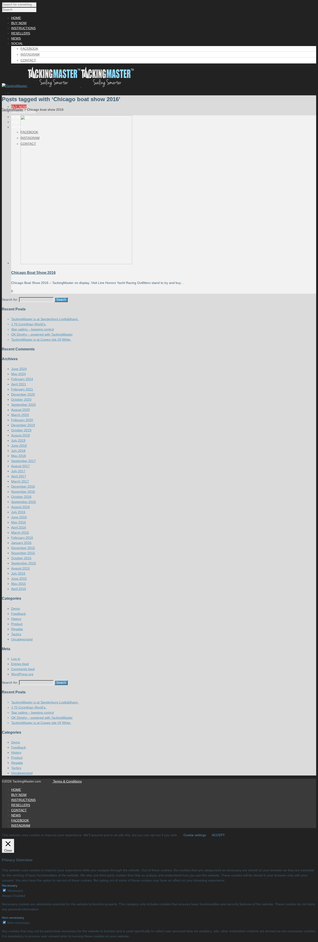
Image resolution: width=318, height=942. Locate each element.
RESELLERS (20, 805)
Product (17, 624)
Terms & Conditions (67, 781)
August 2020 (20, 410)
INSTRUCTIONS (23, 800)
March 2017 (20, 481)
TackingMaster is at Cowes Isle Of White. (41, 339)
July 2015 (18, 573)
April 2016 (18, 527)
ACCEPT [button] (218, 835)
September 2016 (23, 502)
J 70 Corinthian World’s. (28, 324)
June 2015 (19, 578)
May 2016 (18, 522)
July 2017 (18, 471)
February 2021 (22, 389)
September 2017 (23, 461)
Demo (15, 608)
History (16, 619)
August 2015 (20, 568)
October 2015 (21, 558)
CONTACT (28, 60)
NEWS (16, 122)
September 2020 (23, 404)
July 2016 (18, 512)
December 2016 (23, 486)
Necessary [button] (9, 885)
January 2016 (21, 543)
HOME (16, 790)
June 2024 (19, 369)
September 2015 (23, 563)
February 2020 (22, 420)
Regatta (17, 629)
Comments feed (23, 669)
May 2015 (18, 584)
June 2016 (19, 517)
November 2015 (23, 553)
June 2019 (19, 445)
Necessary (15, 890)
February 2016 (22, 537)
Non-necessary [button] (13, 917)
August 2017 (20, 466)
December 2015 (23, 548)
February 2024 (22, 379)
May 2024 (18, 374)
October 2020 (21, 399)
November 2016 (23, 491)
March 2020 (20, 415)
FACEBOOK (29, 48)
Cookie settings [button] (194, 835)
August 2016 (20, 507)
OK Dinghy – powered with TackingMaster (42, 334)
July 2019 (18, 440)
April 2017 (18, 476)
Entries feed (20, 664)
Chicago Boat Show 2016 (33, 273)
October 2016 (21, 497)
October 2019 (21, 430)
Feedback (18, 614)
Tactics (16, 634)
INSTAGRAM (30, 54)
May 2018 (18, 456)
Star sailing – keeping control (32, 329)
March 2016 (20, 532)
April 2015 (18, 589)
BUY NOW (19, 106)
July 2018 (18, 451)
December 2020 (23, 394)
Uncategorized (22, 639)
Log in (15, 659)
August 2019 (20, 435)
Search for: (10, 299)
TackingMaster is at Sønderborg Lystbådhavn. (45, 319)
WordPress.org (22, 674)
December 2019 (23, 425)
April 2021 (18, 384)
